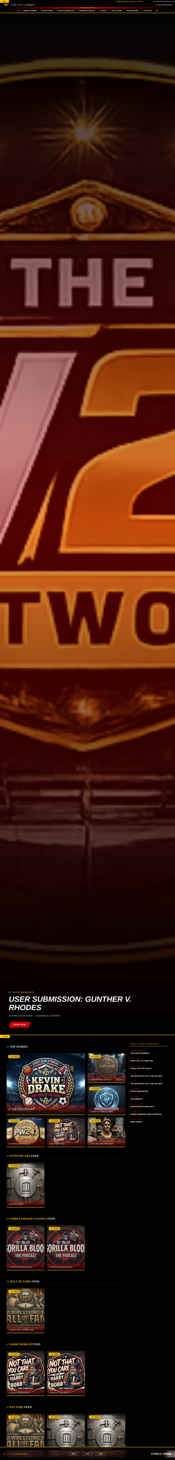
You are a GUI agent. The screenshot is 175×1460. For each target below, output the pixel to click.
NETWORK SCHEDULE (87, 11)
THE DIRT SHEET (47, 11)
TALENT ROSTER (132, 11)
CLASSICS (103, 11)
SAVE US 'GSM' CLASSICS (16, 1)
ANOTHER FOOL (74, 1)
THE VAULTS (147, 11)
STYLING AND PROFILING (102, 1)
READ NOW (20, 1025)
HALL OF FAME (117, 11)
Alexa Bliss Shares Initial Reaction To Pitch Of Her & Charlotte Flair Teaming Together (99, 1036)
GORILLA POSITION (30, 11)
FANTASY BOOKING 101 (47, 1)
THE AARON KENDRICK (133, 1)
